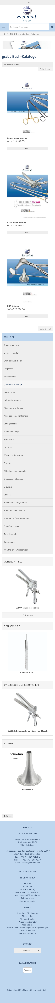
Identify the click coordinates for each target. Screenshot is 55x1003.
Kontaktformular (28, 871)
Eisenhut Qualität (27, 919)
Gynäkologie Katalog (16, 222)
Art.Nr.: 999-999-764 (16, 141)
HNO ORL (11, 337)
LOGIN (27, 2)
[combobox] (27, 64)
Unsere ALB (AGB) (27, 889)
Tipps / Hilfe (27, 916)
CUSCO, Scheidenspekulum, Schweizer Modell (27, 731)
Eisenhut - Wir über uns (27, 913)
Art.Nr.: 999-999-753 (16, 309)
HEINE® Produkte (27, 930)
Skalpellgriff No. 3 (28, 672)
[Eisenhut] (27, 13)
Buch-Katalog (27, 924)
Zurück (8, 816)
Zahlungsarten (27, 898)
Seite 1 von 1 (45, 69)
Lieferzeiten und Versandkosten (27, 895)
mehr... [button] (27, 148)
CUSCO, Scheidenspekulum (27, 607)
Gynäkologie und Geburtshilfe (21, 684)
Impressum (27, 886)
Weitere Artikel (13, 561)
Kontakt (27, 883)
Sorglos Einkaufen (27, 901)
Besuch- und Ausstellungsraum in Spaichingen (27, 927)
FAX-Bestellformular (27, 933)
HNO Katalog (13, 306)
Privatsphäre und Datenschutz (28, 892)
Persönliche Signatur (28, 922)
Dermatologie (12, 626)
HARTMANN (27, 789)
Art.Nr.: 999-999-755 (16, 225)
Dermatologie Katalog (17, 138)
